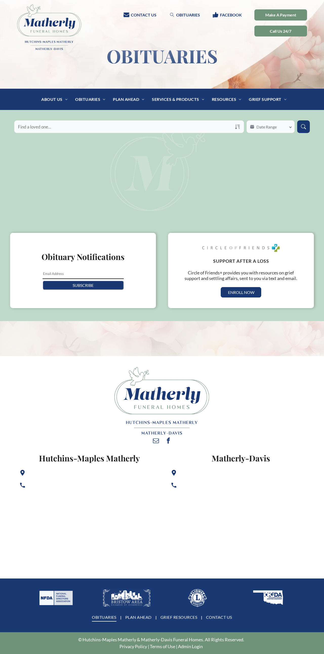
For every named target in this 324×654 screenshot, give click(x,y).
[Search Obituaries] (303, 126)
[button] (280, 31)
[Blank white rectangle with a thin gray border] (126, 598)
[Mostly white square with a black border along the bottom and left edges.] (197, 598)
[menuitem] (54, 99)
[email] (155, 441)
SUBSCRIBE (83, 285)
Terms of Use (162, 646)
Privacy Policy (133, 646)
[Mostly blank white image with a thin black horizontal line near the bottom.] (56, 598)
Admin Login (190, 646)
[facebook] (168, 441)
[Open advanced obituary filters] (237, 126)
